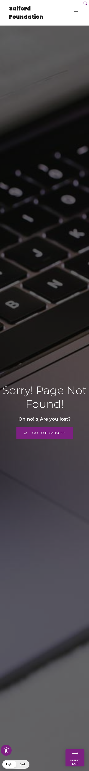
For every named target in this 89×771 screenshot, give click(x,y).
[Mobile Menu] (76, 13)
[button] (85, 4)
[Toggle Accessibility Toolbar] (6, 750)
